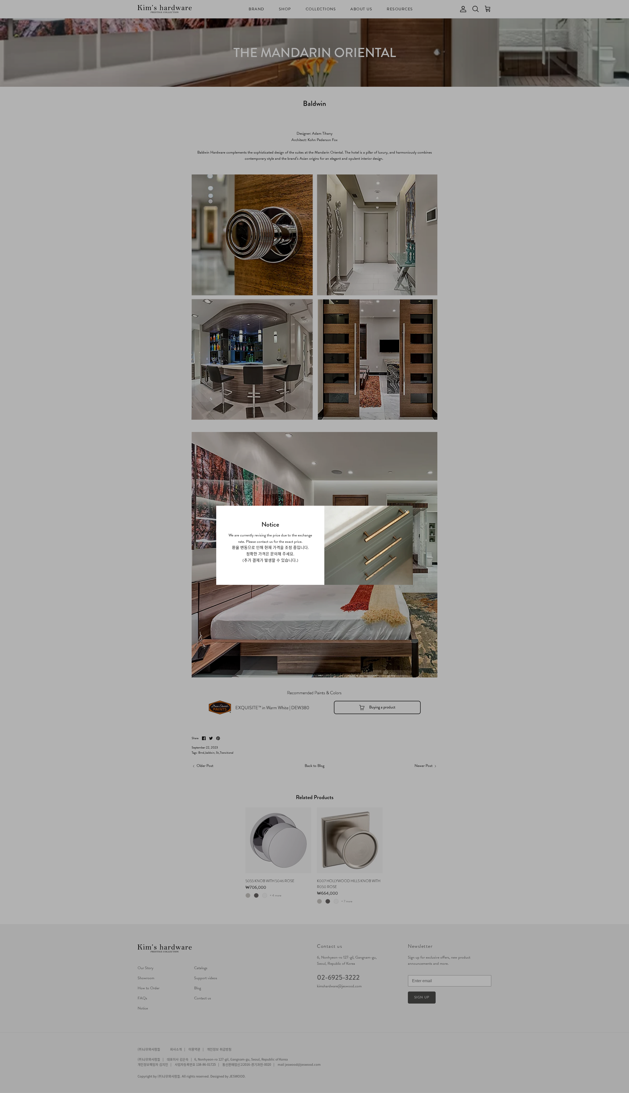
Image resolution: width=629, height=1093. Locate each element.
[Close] (406, 511)
